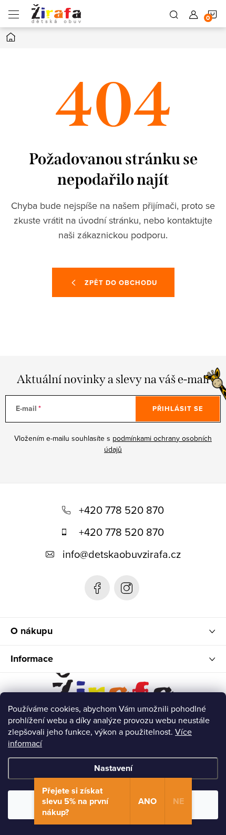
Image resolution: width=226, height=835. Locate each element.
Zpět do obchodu (121, 283)
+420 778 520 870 (121, 509)
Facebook (97, 587)
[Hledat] (174, 13)
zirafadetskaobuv (126, 587)
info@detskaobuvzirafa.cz (122, 554)
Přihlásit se (177, 409)
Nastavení (113, 768)
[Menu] (13, 13)
